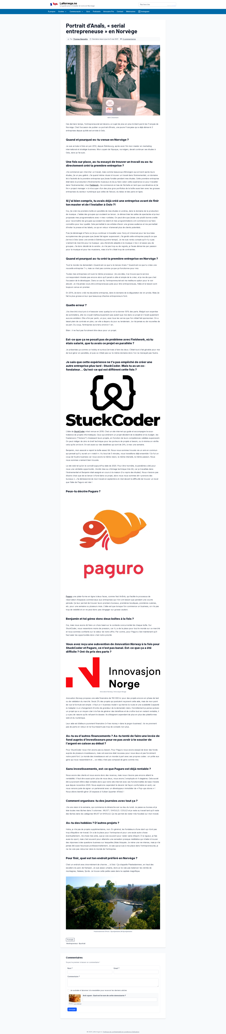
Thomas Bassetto (80, 39)
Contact (120, 11)
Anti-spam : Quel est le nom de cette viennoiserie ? (104, 996)
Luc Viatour (77, 1004)
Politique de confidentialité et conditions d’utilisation (121, 1032)
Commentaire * (73, 976)
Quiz (88, 11)
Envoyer (72, 1009)
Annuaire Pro (108, 11)
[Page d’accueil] (54, 4)
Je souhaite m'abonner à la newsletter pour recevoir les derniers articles (98, 990)
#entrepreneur (72, 943)
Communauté (75, 11)
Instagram (145, 11)
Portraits (70, 940)
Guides (61, 11)
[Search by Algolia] (171, 5)
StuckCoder (79, 431)
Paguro (69, 596)
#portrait (82, 943)
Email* (116, 968)
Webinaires (130, 11)
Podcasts (97, 11)
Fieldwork (94, 185)
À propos (51, 11)
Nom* (70, 968)
